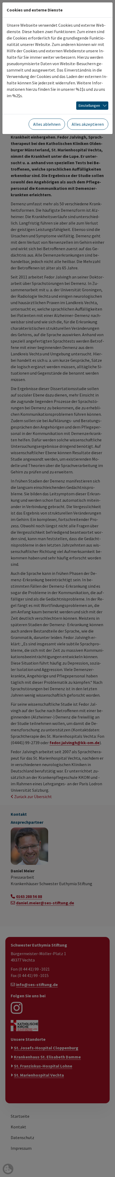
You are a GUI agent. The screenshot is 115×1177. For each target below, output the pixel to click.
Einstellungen (89, 105)
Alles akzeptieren (88, 124)
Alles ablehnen (46, 124)
